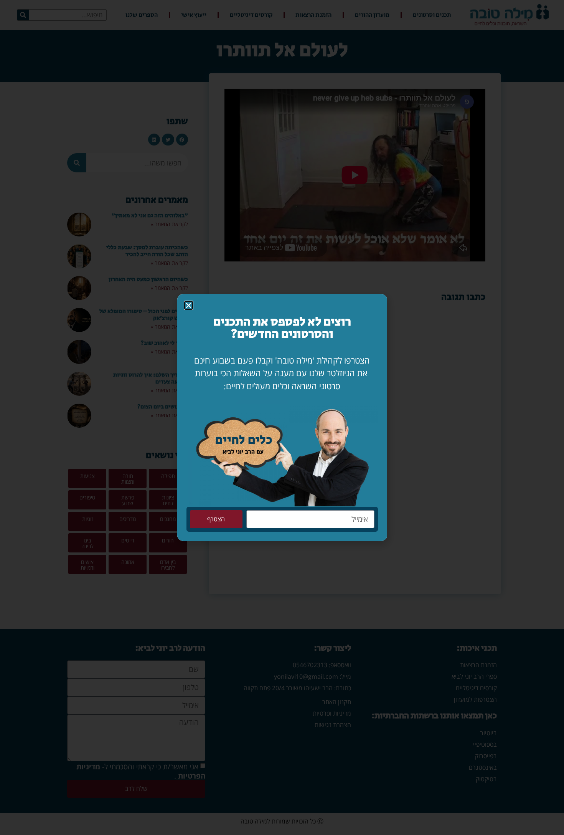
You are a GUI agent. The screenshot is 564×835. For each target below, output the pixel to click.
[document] (282, 417)
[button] (188, 305)
